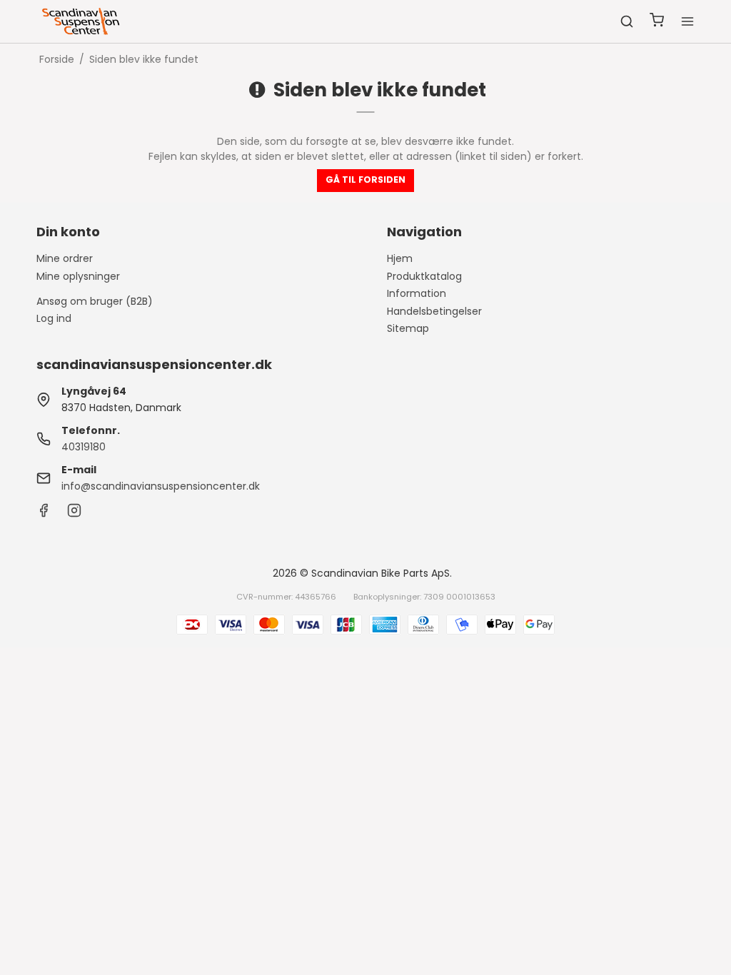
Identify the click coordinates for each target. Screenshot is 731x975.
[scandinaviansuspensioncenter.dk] (82, 21)
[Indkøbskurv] (657, 22)
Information (416, 293)
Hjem (400, 258)
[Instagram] (74, 514)
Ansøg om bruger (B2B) (94, 301)
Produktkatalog (424, 276)
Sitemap (408, 328)
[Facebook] (43, 514)
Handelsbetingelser (434, 311)
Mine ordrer (64, 258)
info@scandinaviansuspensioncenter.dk (160, 486)
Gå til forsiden (365, 179)
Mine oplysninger (78, 276)
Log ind (53, 318)
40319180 (83, 447)
